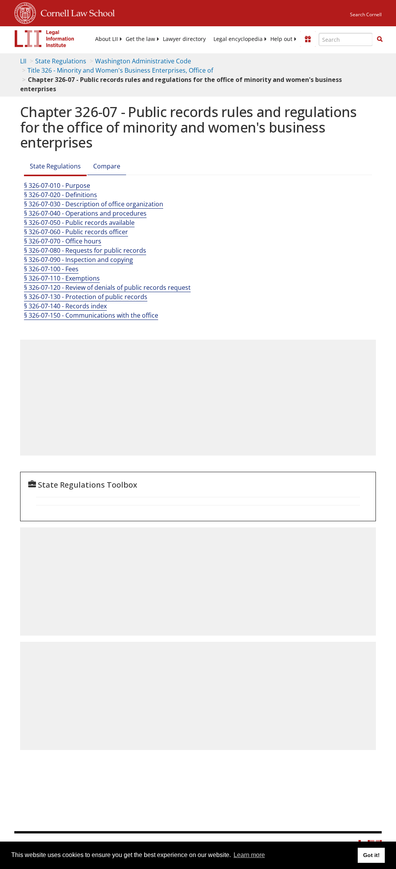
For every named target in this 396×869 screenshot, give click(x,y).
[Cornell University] (25, 12)
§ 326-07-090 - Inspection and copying (78, 259)
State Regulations (60, 61)
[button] (379, 39)
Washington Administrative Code (143, 61)
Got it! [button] (371, 855)
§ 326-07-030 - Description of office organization (93, 204)
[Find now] (379, 39)
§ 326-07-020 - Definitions (60, 194)
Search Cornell (366, 14)
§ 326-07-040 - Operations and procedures (85, 213)
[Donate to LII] (308, 39)
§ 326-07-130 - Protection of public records (85, 297)
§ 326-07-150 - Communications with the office (91, 315)
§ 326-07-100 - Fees (51, 269)
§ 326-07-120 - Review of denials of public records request (107, 287)
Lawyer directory (184, 39)
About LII (106, 39)
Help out (281, 39)
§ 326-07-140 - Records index (65, 306)
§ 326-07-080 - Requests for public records (85, 250)
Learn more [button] (249, 855)
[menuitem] (106, 39)
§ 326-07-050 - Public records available (79, 222)
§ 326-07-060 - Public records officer (76, 232)
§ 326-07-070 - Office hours (62, 241)
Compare (106, 166)
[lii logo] (44, 38)
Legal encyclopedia (238, 39)
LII (23, 61)
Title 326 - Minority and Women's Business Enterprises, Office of (120, 70)
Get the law (140, 39)
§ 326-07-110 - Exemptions (62, 278)
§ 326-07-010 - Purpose (57, 185)
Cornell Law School (75, 12)
